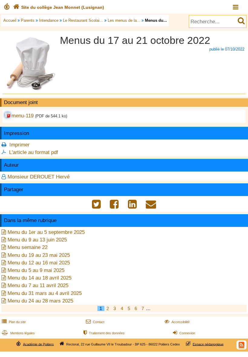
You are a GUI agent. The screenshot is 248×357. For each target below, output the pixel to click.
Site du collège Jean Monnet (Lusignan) (58, 7)
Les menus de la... (124, 20)
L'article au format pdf (33, 152)
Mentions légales (18, 333)
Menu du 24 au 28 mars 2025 (40, 301)
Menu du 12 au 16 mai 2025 (39, 263)
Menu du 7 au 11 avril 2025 (38, 285)
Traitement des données (104, 333)
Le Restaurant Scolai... (83, 20)
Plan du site (14, 322)
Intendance (48, 20)
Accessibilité (177, 322)
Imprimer (19, 145)
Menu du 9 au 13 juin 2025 (37, 240)
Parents (27, 20)
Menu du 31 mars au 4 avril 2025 (45, 293)
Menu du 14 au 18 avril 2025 (39, 278)
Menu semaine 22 (27, 247)
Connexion (184, 333)
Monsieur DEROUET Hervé (39, 177)
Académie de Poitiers (38, 344)
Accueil (9, 20)
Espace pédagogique (208, 344)
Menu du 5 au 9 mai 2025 (36, 270)
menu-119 (22, 116)
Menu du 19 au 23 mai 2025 (39, 255)
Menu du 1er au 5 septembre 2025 (46, 232)
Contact (95, 322)
